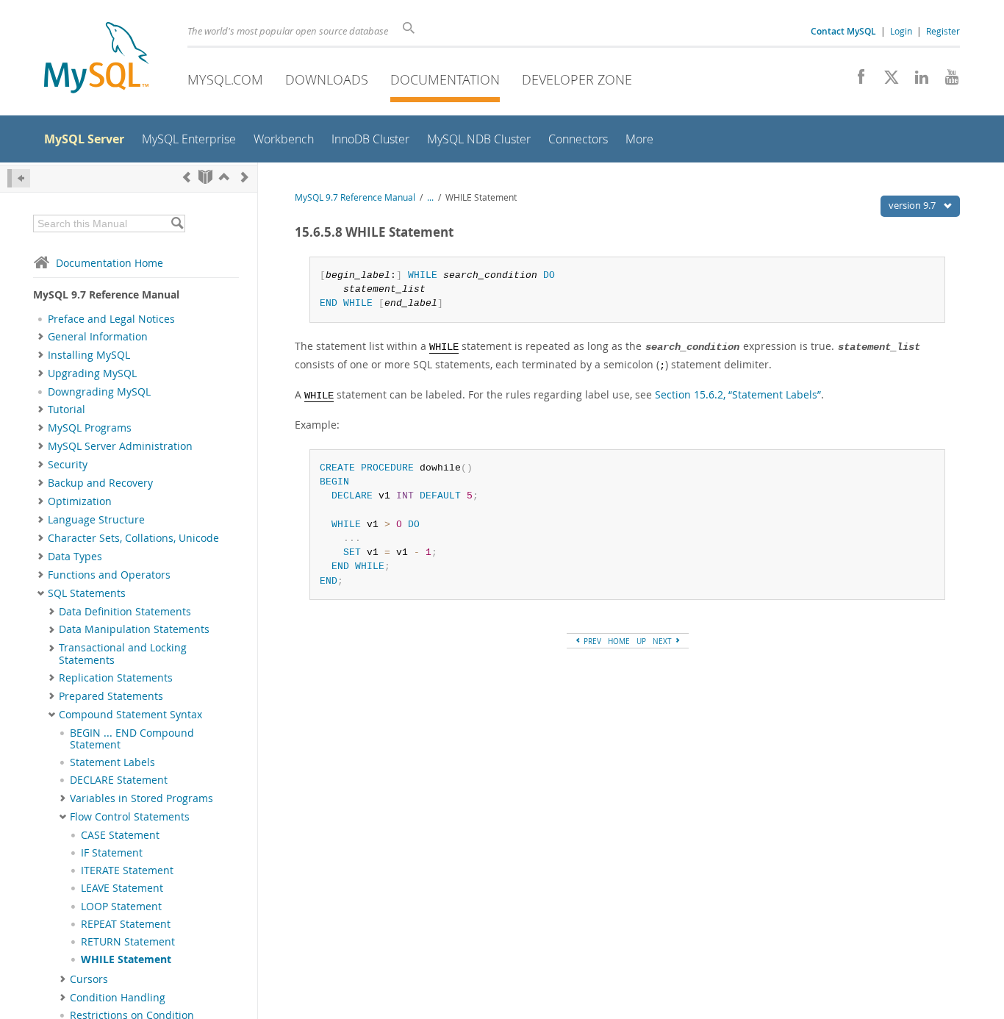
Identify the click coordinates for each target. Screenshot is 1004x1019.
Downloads (326, 79)
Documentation (445, 79)
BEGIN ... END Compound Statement (132, 738)
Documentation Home (109, 263)
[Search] (176, 223)
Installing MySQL (89, 355)
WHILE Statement (126, 959)
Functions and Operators (109, 575)
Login (901, 31)
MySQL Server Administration (120, 446)
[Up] (224, 177)
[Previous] (187, 177)
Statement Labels (112, 762)
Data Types (75, 556)
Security (67, 464)
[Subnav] (40, 336)
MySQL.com (225, 79)
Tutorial (66, 409)
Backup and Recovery (100, 483)
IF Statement (112, 852)
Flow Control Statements (130, 816)
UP (641, 641)
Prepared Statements (111, 696)
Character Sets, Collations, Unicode (133, 538)
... (430, 197)
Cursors (89, 979)
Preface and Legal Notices (111, 319)
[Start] (205, 177)
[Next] (245, 177)
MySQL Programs (90, 428)
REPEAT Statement (126, 924)
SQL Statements (87, 593)
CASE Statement (120, 835)
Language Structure (96, 519)
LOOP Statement (121, 906)
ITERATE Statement (127, 870)
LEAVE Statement (122, 888)
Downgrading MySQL (99, 391)
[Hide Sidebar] (18, 178)
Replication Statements (116, 677)
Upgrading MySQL (92, 373)
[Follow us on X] (886, 81)
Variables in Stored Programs (141, 798)
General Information (98, 336)
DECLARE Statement (119, 780)
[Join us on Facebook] (855, 81)
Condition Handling (117, 997)
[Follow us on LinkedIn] (916, 81)
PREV (591, 641)
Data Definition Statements (125, 611)
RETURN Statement (128, 941)
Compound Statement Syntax (130, 714)
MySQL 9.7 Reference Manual (355, 197)
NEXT (663, 641)
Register (943, 31)
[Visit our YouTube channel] (946, 81)
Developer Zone (577, 79)
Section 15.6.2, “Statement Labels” (738, 394)
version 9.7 (913, 205)
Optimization (80, 501)
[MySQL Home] (96, 59)
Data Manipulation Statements (134, 629)
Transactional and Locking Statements (123, 653)
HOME (619, 641)
